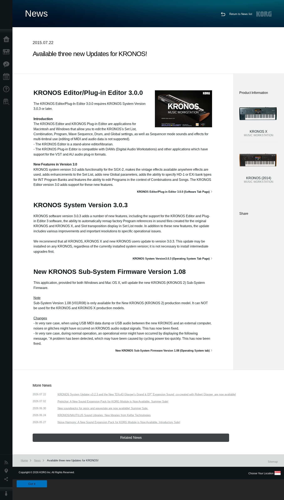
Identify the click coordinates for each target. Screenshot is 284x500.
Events (7, 77)
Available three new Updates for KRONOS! (73, 460)
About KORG (7, 494)
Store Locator (7, 102)
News (7, 462)
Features (7, 64)
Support (7, 89)
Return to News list (240, 14)
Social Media (7, 479)
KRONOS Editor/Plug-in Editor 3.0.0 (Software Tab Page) (173, 191)
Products (7, 52)
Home (7, 39)
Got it (31, 483)
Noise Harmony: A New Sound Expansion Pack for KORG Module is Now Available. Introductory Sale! (119, 422)
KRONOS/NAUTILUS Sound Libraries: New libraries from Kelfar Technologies (104, 415)
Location (7, 471)
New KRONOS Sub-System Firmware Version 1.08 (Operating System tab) (162, 350)
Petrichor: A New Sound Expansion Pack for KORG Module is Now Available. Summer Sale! (113, 401)
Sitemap (273, 461)
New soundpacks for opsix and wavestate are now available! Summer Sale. (103, 408)
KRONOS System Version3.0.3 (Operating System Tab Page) (171, 258)
